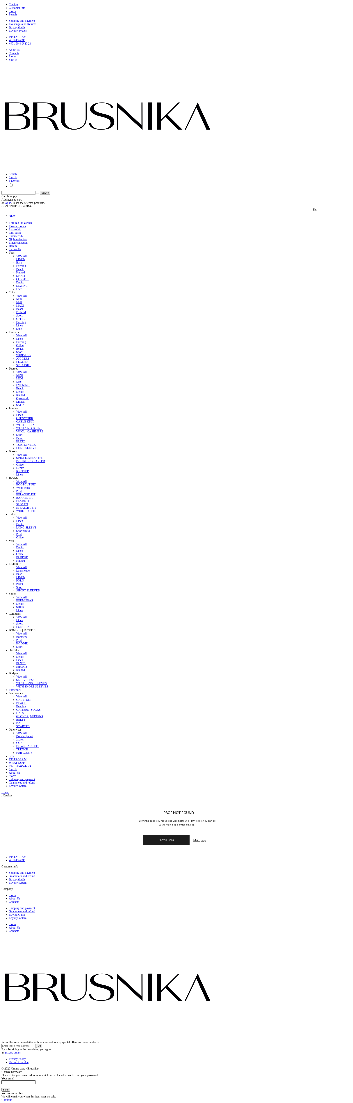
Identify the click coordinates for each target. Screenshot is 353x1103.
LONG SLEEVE (26, 448)
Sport (19, 315)
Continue (6, 1099)
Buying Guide (17, 27)
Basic (19, 438)
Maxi (19, 381)
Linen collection (18, 242)
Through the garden (20, 222)
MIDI (19, 378)
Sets (11, 756)
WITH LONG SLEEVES (31, 683)
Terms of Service (18, 1062)
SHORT (21, 607)
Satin (19, 328)
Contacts (14, 53)
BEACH (21, 703)
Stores (12, 56)
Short (19, 623)
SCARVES (23, 726)
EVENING (23, 385)
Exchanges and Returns (22, 24)
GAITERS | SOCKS (28, 709)
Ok (39, 1045)
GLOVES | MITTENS (29, 716)
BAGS (20, 722)
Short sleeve (23, 530)
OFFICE (21, 318)
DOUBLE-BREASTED (30, 461)
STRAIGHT (23, 365)
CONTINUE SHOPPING (16, 206)
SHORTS (22, 666)
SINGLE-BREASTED (29, 457)
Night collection (18, 239)
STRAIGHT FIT (26, 507)
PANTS (21, 663)
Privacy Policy (17, 1058)
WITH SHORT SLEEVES (32, 686)
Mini (19, 299)
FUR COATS (24, 752)
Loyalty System (18, 30)
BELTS (20, 719)
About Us (14, 772)
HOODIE (22, 643)
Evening (21, 265)
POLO (20, 580)
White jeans (23, 487)
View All (21, 255)
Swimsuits (15, 249)
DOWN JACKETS (27, 746)
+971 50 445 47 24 (20, 43)
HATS (20, 713)
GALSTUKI (23, 699)
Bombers (21, 636)
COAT (20, 742)
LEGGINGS (23, 361)
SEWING (22, 285)
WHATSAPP (17, 40)
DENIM (21, 312)
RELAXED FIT (25, 494)
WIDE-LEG (23, 355)
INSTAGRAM (17, 36)
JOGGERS (22, 358)
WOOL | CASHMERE (29, 431)
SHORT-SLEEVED (28, 590)
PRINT (20, 441)
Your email (7, 1078)
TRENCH (22, 749)
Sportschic (15, 229)
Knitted (20, 272)
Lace (19, 289)
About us (14, 49)
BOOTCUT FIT (26, 484)
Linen (19, 325)
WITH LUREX (25, 424)
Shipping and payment (22, 20)
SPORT (20, 275)
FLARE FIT (23, 501)
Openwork (22, 398)
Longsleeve (23, 570)
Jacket (19, 739)
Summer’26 (16, 236)
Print (19, 491)
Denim (13, 246)
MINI (19, 375)
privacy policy (12, 1052)
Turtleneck (15, 689)
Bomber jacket (24, 736)
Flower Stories (17, 226)
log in (8, 202)
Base (19, 262)
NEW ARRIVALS (166, 840)
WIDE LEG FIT (26, 510)
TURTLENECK (26, 444)
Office (20, 345)
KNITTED (22, 471)
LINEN (20, 259)
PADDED (22, 557)
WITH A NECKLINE (29, 428)
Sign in (13, 59)
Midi (19, 302)
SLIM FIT (22, 504)
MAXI (20, 305)
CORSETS (22, 279)
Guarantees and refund (22, 782)
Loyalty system (17, 785)
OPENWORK (24, 418)
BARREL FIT (24, 497)
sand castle (15, 232)
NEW (12, 215)
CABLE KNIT (25, 421)
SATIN (20, 404)
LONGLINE (23, 626)
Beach (20, 269)
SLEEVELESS (25, 679)
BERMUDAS (24, 600)
